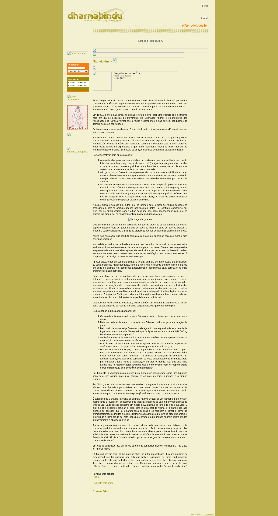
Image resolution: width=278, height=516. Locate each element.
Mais (96, 477)
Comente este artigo (103, 483)
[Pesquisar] (86, 68)
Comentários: (101, 491)
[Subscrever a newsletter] (87, 89)
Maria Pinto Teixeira (122, 76)
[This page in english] (203, 54)
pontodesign (209, 514)
